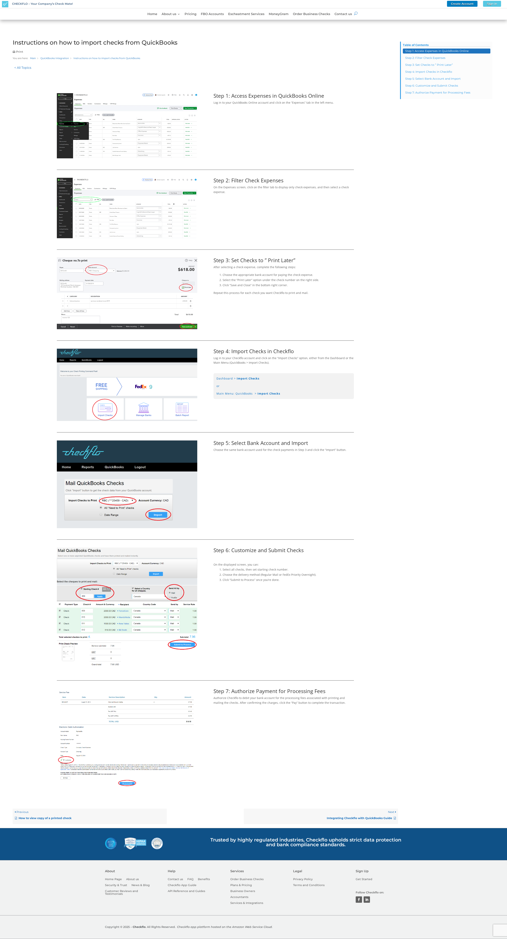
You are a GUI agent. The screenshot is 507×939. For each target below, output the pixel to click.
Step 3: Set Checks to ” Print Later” (429, 65)
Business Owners (242, 891)
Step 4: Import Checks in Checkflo (428, 72)
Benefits (204, 879)
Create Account (462, 4)
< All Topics (22, 68)
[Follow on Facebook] (359, 899)
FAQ (190, 879)
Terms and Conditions (309, 885)
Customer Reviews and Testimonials (121, 893)
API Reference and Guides (186, 891)
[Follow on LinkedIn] (367, 899)
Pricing (190, 14)
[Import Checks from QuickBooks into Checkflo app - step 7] (127, 785)
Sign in (492, 4)
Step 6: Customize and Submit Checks (431, 85)
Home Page (113, 879)
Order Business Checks (311, 14)
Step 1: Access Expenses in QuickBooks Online (437, 51)
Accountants (239, 897)
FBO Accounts (212, 14)
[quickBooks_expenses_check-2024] (127, 157)
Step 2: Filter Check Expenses (425, 58)
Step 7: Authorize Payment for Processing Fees (437, 92)
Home (152, 14)
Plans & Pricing (241, 885)
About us (169, 14)
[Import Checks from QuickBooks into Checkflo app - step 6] (127, 668)
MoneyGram (279, 14)
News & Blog (141, 885)
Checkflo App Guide (182, 885)
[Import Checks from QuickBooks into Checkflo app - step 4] (127, 420)
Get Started (364, 879)
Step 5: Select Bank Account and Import (433, 78)
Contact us (343, 14)
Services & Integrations (246, 903)
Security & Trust (116, 885)
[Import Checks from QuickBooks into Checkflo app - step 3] (127, 328)
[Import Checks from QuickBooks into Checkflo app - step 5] (127, 527)
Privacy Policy (303, 879)
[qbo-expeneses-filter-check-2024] (127, 237)
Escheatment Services (246, 14)
